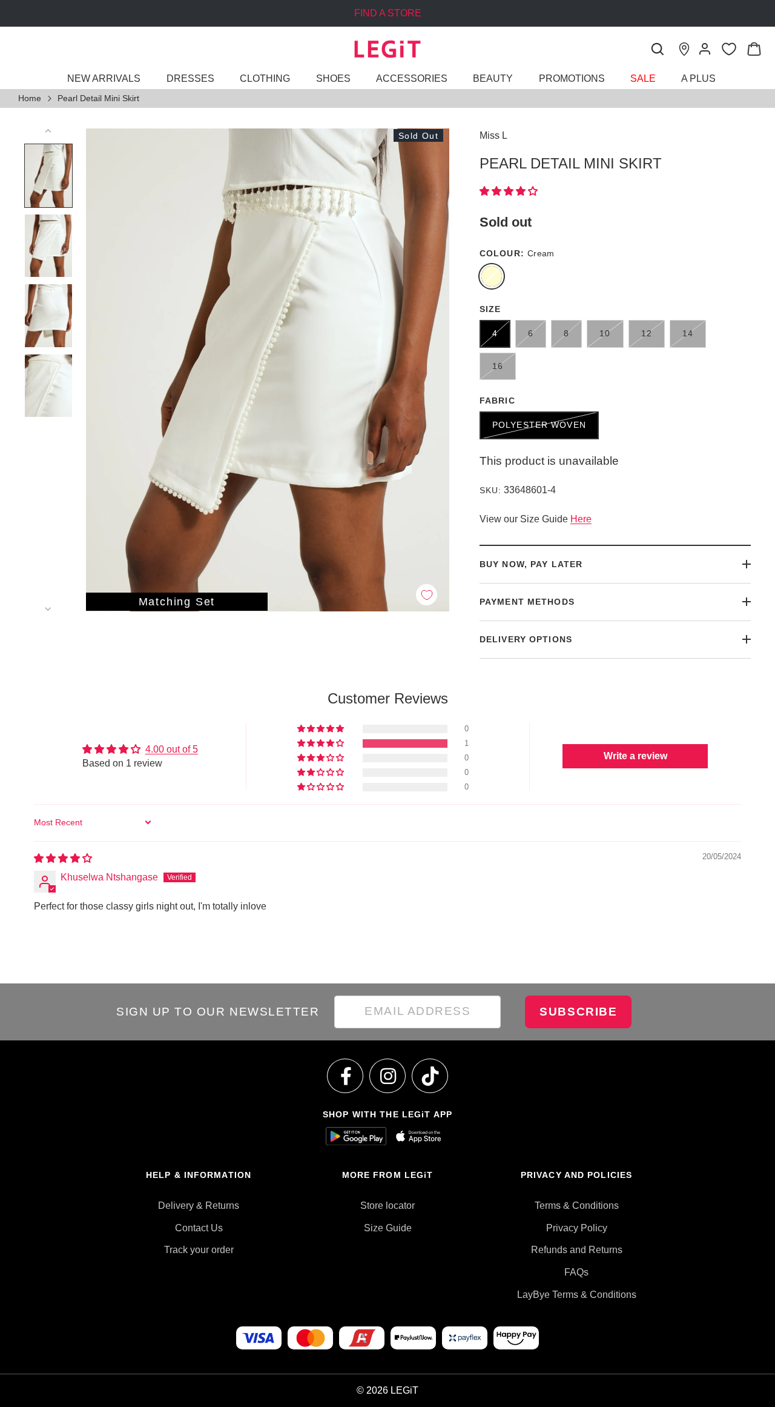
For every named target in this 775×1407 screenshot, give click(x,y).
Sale (643, 78)
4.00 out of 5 (171, 749)
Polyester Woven (539, 425)
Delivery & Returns (198, 1205)
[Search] (657, 49)
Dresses (190, 78)
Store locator (387, 1205)
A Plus (698, 78)
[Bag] (753, 49)
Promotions (572, 78)
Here (581, 519)
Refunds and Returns (576, 1250)
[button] (509, 191)
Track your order (199, 1250)
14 (687, 333)
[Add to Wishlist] (426, 594)
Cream (492, 276)
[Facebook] (346, 1076)
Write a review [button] (635, 756)
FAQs (576, 1272)
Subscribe (578, 1011)
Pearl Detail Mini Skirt (98, 98)
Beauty (493, 78)
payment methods (527, 602)
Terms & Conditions (577, 1205)
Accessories (411, 78)
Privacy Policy (576, 1228)
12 (646, 333)
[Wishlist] (728, 49)
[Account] (705, 49)
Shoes (333, 78)
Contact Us (199, 1228)
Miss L (493, 135)
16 (497, 366)
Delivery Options (526, 639)
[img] (63, 858)
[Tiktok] (430, 1076)
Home (29, 98)
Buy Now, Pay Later (531, 564)
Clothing (265, 78)
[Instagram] (388, 1076)
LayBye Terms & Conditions (576, 1294)
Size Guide (388, 1228)
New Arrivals (103, 78)
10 (604, 333)
